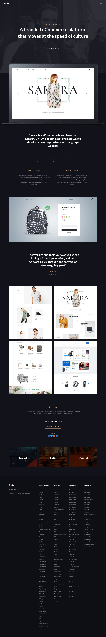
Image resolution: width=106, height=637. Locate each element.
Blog (40, 584)
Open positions (73, 541)
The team (41, 494)
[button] (101, 3)
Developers (57, 522)
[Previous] (18, 93)
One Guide (72, 574)
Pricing (41, 492)
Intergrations (87, 519)
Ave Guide (87, 489)
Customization (43, 608)
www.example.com (53, 421)
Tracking (41, 551)
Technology (42, 524)
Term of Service (58, 591)
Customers (42, 549)
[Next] (87, 93)
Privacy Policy (42, 591)
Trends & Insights (58, 559)
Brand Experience (59, 509)
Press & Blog (42, 561)
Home (40, 489)
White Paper (42, 611)
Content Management (45, 522)
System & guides (88, 529)
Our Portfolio (42, 544)
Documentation (73, 522)
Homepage (42, 514)
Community (72, 546)
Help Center (72, 497)
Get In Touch (42, 603)
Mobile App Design (74, 534)
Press (55, 539)
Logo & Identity (88, 499)
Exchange (56, 541)
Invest (56, 492)
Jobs (40, 616)
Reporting (72, 514)
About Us (41, 502)
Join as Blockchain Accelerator (74, 568)
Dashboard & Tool (74, 586)
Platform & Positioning (60, 534)
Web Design (72, 509)
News (40, 554)
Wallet (56, 517)
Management (72, 489)
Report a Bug (42, 581)
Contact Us (72, 591)
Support (71, 517)
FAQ (55, 589)
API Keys (56, 546)
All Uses (71, 564)
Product (41, 519)
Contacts (71, 492)
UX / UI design (73, 559)
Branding (23, 455)
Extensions (57, 598)
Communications (89, 544)
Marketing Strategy (59, 584)
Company (41, 532)
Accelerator (57, 566)
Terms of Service (43, 623)
